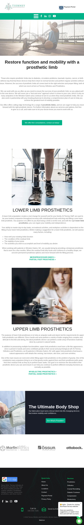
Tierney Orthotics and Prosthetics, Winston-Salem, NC (44, 517)
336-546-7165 (33, 511)
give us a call (18, 109)
